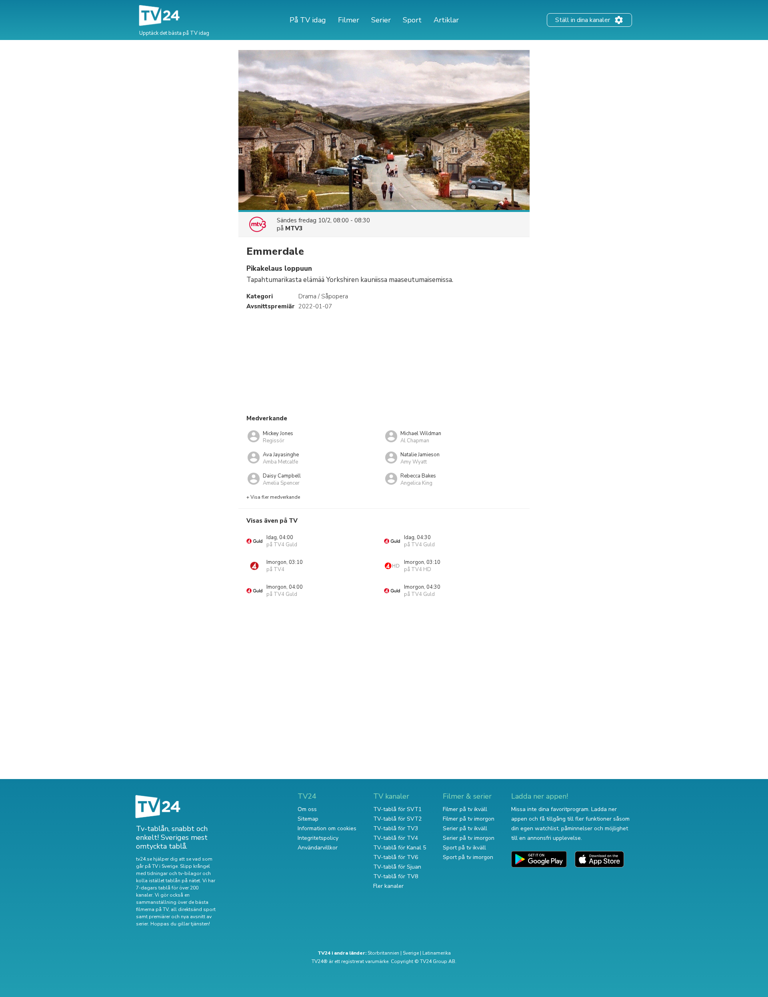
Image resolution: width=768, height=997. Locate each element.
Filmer (348, 20)
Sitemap (308, 819)
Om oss (307, 809)
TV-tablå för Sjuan (397, 867)
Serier (381, 20)
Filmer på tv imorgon (468, 819)
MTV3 (294, 228)
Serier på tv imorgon (468, 838)
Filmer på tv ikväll (465, 809)
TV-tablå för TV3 (395, 828)
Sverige (411, 953)
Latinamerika (436, 953)
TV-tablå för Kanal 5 (399, 847)
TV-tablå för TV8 (395, 876)
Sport (412, 20)
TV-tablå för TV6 (395, 857)
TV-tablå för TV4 (395, 838)
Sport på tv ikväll (464, 847)
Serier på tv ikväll (465, 828)
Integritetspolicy (318, 838)
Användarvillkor (318, 847)
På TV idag (308, 20)
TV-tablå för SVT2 (397, 819)
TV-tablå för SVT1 (397, 809)
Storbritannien (383, 953)
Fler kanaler (388, 886)
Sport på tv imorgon (468, 857)
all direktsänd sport (193, 909)
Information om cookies (327, 828)
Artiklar (446, 20)
